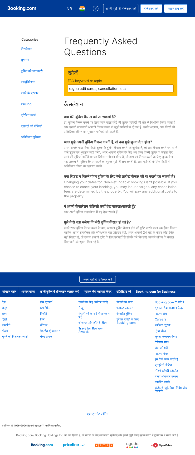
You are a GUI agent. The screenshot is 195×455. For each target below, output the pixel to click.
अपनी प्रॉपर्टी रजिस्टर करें (97, 279)
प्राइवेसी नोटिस (163, 365)
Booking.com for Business (156, 291)
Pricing (26, 104)
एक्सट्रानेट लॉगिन (97, 414)
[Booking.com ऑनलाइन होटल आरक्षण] (22, 8)
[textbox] (121, 88)
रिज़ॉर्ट (43, 313)
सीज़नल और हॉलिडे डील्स (92, 322)
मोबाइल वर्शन (9, 291)
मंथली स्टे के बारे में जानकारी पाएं (94, 315)
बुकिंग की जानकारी (32, 71)
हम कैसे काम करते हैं (166, 359)
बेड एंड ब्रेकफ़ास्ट (50, 331)
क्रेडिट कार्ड (28, 115)
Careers (160, 319)
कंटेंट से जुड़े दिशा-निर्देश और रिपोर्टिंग (171, 389)
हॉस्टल (44, 325)
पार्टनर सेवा (161, 313)
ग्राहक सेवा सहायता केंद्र (98, 291)
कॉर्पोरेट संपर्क (162, 382)
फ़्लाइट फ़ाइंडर (125, 308)
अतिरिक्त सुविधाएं (31, 137)
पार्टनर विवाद (162, 353)
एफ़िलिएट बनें (124, 291)
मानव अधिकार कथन (166, 376)
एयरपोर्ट (6, 325)
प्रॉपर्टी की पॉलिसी (31, 126)
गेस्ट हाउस (46, 336)
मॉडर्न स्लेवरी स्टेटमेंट (166, 371)
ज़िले (4, 319)
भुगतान (25, 60)
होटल (5, 331)
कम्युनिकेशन (28, 82)
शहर (4, 313)
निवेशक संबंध (162, 342)
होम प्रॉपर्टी (46, 302)
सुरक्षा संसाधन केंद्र (166, 336)
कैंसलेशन (26, 49)
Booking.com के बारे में (169, 302)
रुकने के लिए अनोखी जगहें (93, 302)
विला (42, 319)
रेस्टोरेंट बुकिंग (124, 313)
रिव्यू (80, 308)
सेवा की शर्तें (161, 348)
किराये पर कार (125, 302)
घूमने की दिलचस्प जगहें (15, 336)
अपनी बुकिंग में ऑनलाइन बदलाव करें (59, 291)
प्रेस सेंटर (160, 331)
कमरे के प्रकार (29, 93)
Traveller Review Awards (90, 330)
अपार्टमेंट (44, 308)
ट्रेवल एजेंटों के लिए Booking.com (128, 320)
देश (3, 302)
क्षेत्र (4, 308)
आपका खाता (28, 291)
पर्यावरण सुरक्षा (163, 325)
